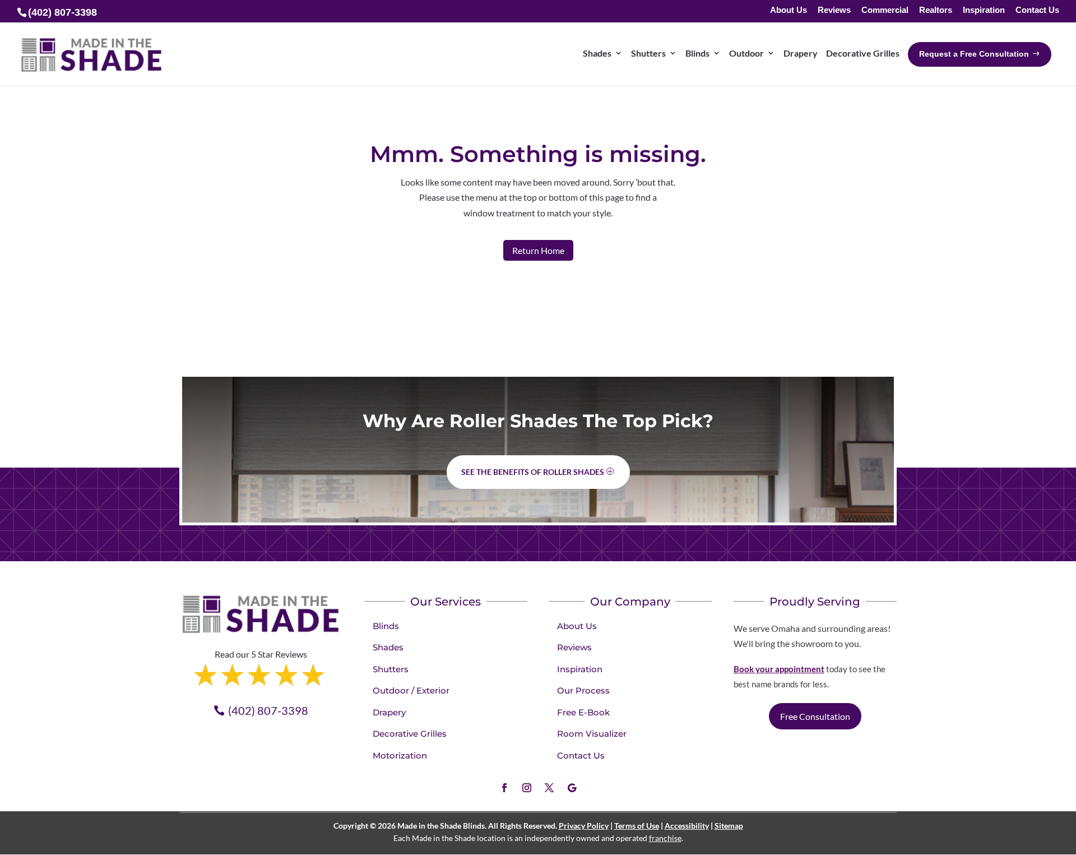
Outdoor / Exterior (411, 690)
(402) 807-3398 (268, 710)
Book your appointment (779, 669)
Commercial (884, 10)
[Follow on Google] (572, 788)
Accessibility (687, 825)
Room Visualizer (592, 733)
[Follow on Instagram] (527, 788)
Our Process (583, 690)
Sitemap (729, 825)
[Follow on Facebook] (504, 788)
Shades (388, 647)
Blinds (386, 626)
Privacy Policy (584, 825)
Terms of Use (636, 825)
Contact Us (1037, 10)
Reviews (834, 10)
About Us (788, 10)
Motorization (400, 755)
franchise (665, 838)
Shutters (391, 669)
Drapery (389, 712)
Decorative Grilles (410, 733)
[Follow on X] (549, 788)
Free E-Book (583, 712)
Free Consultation (815, 716)
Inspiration (984, 10)
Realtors (935, 10)
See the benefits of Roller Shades (532, 472)
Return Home (538, 250)
